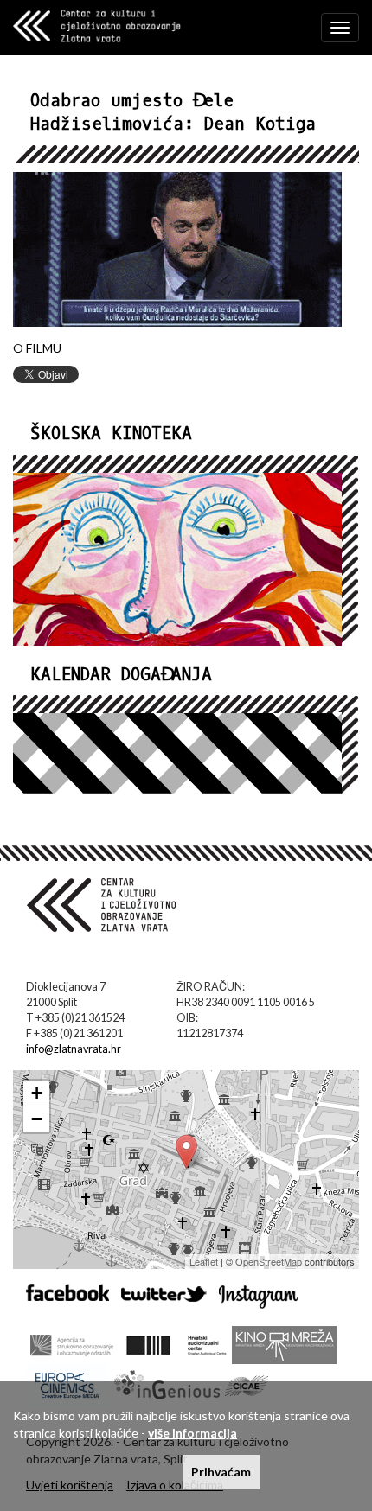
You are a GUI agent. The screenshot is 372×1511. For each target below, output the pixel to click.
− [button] (36, 1119)
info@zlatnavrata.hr (73, 1048)
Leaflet (203, 1261)
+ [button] (36, 1093)
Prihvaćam (221, 1471)
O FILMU (37, 348)
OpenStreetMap (268, 1261)
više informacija (192, 1432)
